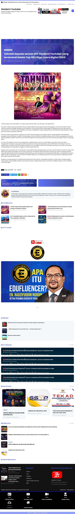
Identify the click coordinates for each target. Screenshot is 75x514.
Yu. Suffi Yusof (15, 191)
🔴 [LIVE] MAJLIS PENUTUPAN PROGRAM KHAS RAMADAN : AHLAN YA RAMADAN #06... (28, 350)
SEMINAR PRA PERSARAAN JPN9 (36, 411)
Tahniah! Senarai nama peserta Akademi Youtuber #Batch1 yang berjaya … (26, 322)
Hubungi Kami (70, 489)
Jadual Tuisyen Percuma (32, 480)
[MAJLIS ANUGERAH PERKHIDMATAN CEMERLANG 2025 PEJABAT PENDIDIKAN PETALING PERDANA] (4, 432)
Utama (28, 471)
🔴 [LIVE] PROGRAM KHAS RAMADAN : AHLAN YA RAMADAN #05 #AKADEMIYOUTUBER (28, 368)
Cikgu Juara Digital (8, 49)
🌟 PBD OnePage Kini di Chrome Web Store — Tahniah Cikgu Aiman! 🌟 (25, 329)
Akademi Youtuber (11, 9)
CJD (15, 169)
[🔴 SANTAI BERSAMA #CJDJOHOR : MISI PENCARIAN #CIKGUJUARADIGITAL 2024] (42, 223)
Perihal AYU (63, 489)
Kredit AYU (29, 478)
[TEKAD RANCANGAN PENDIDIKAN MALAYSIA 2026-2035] (62, 398)
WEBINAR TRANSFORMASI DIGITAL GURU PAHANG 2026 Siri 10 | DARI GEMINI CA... (28, 434)
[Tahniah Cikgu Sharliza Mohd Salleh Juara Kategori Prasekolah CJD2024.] (5, 213)
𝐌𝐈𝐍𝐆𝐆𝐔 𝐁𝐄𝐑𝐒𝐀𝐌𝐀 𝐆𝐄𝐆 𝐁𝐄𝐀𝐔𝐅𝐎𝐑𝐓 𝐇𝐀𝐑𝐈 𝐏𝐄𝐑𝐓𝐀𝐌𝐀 (21, 444)
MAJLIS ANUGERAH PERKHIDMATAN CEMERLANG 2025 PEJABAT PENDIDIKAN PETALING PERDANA (32, 427)
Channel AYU (29, 4)
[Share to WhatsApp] (19, 175)
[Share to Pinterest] (22, 175)
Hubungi (28, 476)
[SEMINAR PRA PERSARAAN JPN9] (37, 398)
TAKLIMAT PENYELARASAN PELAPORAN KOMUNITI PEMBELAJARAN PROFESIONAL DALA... (23, 2)
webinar (4, 410)
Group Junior (44, 4)
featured (19, 169)
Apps (27, 483)
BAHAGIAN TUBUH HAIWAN (14, 335)
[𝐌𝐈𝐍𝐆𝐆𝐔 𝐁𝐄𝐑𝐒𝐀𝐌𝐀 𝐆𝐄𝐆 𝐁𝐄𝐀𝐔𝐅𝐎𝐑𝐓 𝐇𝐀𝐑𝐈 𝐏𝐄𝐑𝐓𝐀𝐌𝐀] (12, 398)
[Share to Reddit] (25, 175)
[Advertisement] (37, 26)
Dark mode (71, 4)
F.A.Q (27, 474)
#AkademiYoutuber (52, 4)
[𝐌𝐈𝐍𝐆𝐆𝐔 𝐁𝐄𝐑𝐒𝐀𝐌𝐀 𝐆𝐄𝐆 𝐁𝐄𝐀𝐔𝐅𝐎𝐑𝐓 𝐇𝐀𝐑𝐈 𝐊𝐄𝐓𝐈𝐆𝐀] (4, 472)
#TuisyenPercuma (62, 4)
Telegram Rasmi (36, 4)
